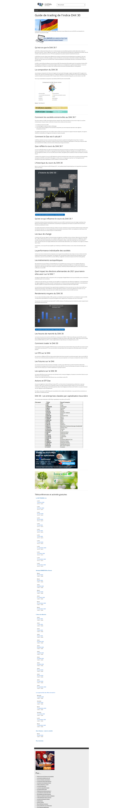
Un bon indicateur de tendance (43, 779)
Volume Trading (40, 802)
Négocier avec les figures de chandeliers (45, 776)
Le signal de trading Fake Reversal (44, 781)
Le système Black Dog (41, 786)
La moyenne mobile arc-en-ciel (43, 778)
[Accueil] (45, 5)
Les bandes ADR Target (42, 789)
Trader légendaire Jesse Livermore (44, 797)
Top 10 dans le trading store (43, 807)
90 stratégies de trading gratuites (44, 794)
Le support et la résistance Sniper (44, 783)
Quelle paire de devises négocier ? (44, 791)
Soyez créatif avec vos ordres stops (44, 805)
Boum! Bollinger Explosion (42, 804)
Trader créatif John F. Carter (43, 784)
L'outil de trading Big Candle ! (43, 787)
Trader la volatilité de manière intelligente (45, 795)
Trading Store (40, 800)
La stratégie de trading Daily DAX (44, 792)
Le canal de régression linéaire (43, 799)
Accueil (36, 10)
